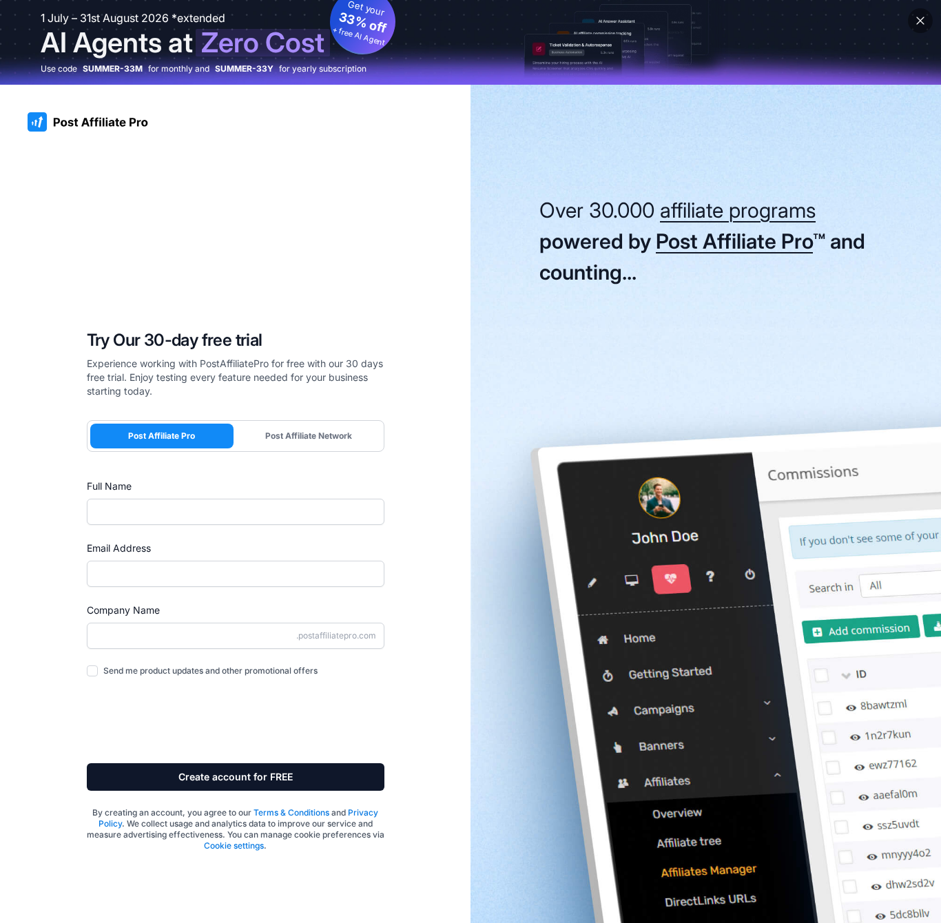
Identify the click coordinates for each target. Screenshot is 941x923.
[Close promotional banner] (920, 20)
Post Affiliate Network (308, 436)
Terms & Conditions (291, 812)
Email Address (119, 548)
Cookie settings (234, 845)
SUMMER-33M (113, 68)
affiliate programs (738, 210)
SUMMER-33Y (244, 68)
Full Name (109, 486)
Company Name (123, 610)
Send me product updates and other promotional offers (210, 670)
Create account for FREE (235, 776)
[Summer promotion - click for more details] (470, 42)
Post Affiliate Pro (161, 436)
